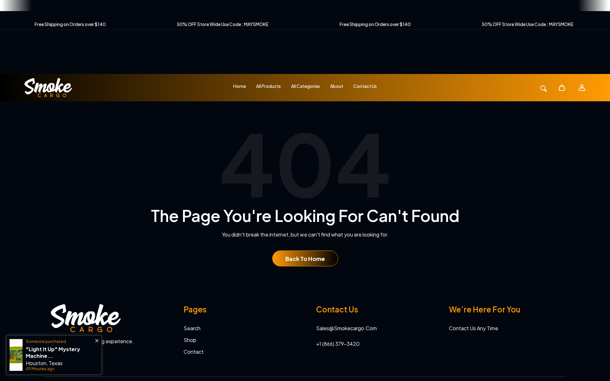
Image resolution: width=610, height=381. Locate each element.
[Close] (96, 337)
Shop (190, 340)
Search (192, 328)
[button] (562, 87)
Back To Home (305, 258)
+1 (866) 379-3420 (338, 343)
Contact (194, 351)
